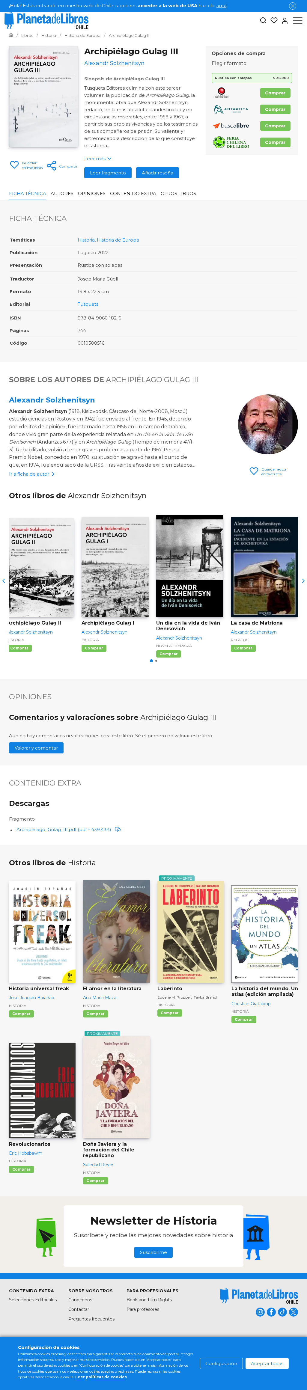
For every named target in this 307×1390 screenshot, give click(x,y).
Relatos (239, 639)
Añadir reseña (157, 173)
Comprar (275, 93)
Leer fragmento (108, 173)
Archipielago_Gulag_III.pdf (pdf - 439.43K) (63, 829)
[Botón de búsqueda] (263, 21)
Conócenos (80, 1299)
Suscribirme (153, 1252)
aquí (221, 5)
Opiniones (92, 193)
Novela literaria (174, 645)
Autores (62, 193)
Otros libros (178, 193)
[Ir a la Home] (11, 35)
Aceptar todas (267, 1363)
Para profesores (143, 1309)
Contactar (78, 1309)
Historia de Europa (118, 240)
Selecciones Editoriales (33, 1299)
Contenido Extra (133, 193)
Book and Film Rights (149, 1299)
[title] (259, 1296)
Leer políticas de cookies (101, 1377)
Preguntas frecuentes (91, 1319)
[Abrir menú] (298, 21)
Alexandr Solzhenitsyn (52, 400)
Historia (86, 240)
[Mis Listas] (272, 20)
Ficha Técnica (27, 193)
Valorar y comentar (36, 748)
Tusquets (88, 304)
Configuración (221, 1363)
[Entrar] (283, 20)
